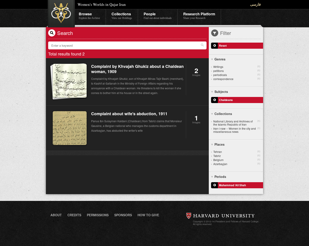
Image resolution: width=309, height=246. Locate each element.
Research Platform (199, 15)
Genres (220, 59)
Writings (236, 67)
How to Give (148, 215)
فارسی (255, 4)
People (158, 15)
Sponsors (123, 215)
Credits (74, 215)
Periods (220, 176)
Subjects (221, 91)
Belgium (236, 160)
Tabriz (236, 156)
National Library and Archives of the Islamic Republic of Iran (236, 122)
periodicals (236, 75)
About (56, 215)
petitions (236, 71)
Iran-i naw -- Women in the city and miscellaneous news (236, 129)
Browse (89, 15)
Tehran (236, 152)
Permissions (98, 215)
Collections (122, 15)
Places (219, 144)
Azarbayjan (236, 164)
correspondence (236, 79)
